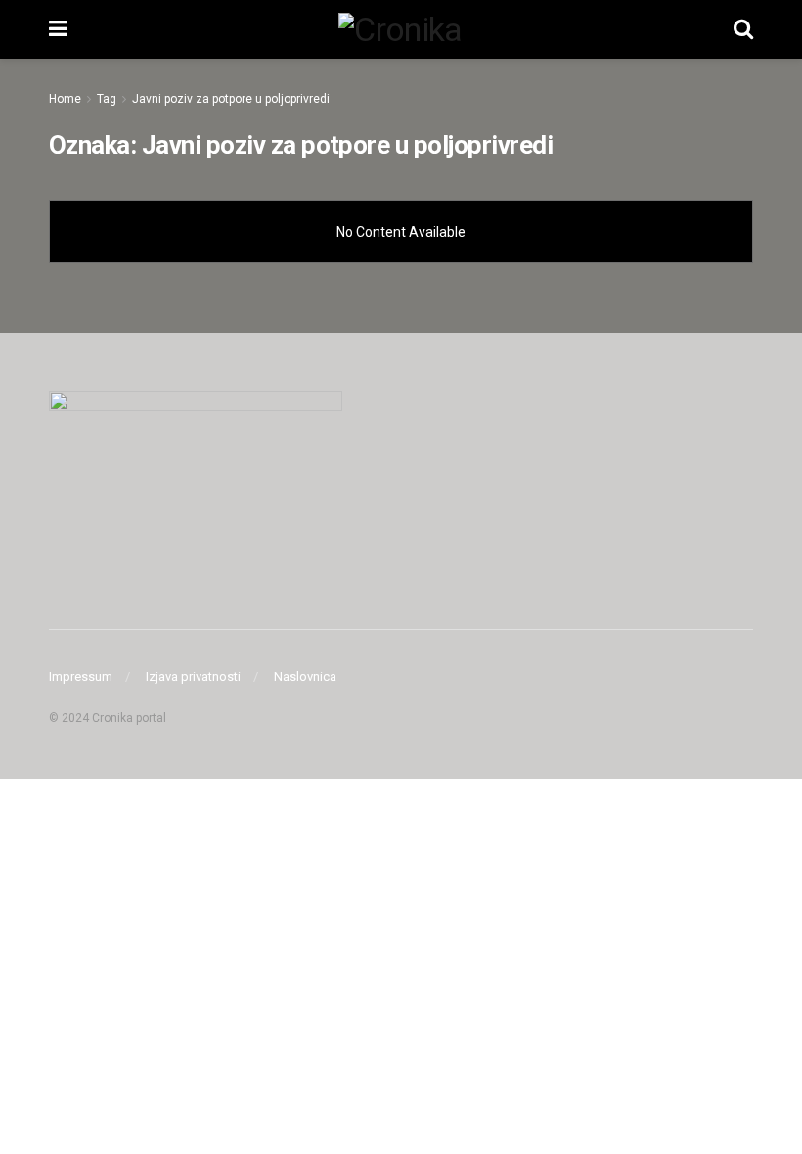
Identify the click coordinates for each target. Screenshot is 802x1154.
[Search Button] (743, 29)
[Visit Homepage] (400, 29)
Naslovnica (305, 676)
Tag (106, 99)
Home (65, 99)
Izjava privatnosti (193, 676)
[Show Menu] (58, 29)
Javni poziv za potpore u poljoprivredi (231, 99)
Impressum (80, 676)
